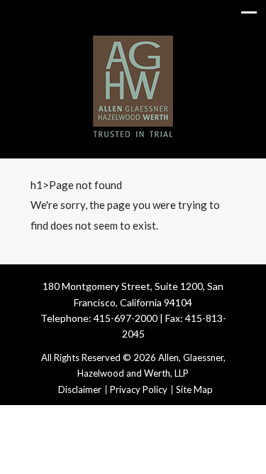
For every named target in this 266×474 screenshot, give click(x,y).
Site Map (194, 389)
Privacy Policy (138, 389)
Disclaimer (79, 389)
